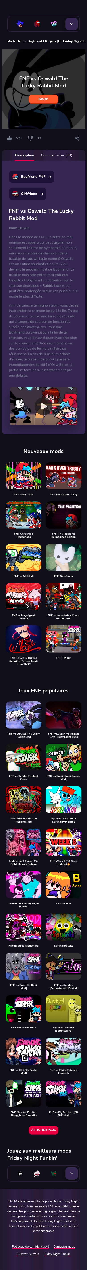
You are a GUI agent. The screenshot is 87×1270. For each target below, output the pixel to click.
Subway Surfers (28, 1254)
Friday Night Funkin (57, 1254)
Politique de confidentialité (30, 1246)
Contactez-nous (64, 1246)
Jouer (43, 99)
